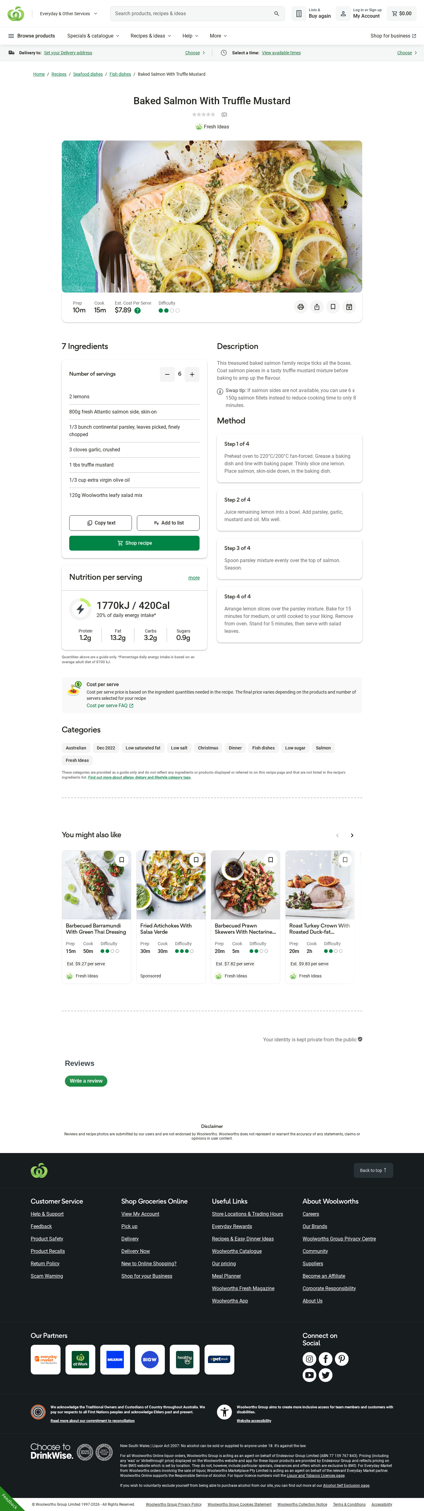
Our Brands (315, 1226)
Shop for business (390, 36)
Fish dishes (120, 74)
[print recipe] (301, 307)
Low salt (179, 747)
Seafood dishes (88, 74)
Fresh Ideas (216, 127)
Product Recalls (48, 1251)
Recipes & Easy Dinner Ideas (243, 1239)
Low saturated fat (143, 747)
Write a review (88, 1082)
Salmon (323, 747)
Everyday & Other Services (65, 13)
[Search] (277, 13)
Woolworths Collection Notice (302, 1504)
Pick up (129, 1226)
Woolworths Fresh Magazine (243, 1288)
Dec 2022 (106, 747)
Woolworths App (230, 1301)
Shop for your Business (146, 1276)
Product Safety (47, 1239)
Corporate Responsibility (329, 1288)
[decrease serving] (167, 374)
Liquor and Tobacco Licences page (316, 1475)
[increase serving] (192, 374)
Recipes (59, 74)
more (194, 578)
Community (315, 1251)
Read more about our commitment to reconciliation (93, 1421)
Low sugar (295, 747)
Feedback (41, 1226)
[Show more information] (137, 310)
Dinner (235, 747)
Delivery (130, 1239)
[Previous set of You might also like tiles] (337, 835)
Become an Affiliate (324, 1276)
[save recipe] (333, 307)
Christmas (208, 747)
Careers (311, 1214)
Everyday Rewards (232, 1226)
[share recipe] (317, 307)
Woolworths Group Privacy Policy (174, 1504)
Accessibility (382, 1504)
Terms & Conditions (349, 1504)
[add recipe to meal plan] (349, 307)
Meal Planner (226, 1276)
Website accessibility (254, 1421)
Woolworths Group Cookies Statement (240, 1504)
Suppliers (313, 1264)
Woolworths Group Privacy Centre (339, 1239)
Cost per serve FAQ (107, 706)
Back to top (371, 1170)
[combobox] (197, 13)
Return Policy (45, 1264)
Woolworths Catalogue (237, 1251)
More (215, 36)
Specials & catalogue (90, 36)
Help (187, 36)
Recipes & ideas (148, 36)
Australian (76, 747)
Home (39, 74)
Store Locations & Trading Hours (247, 1214)
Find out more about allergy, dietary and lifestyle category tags (139, 777)
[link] (212, 114)
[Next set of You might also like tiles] (352, 835)
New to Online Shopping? (149, 1264)
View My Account (140, 1214)
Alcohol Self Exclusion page (346, 1485)
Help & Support (47, 1214)
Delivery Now (135, 1251)
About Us (313, 1301)
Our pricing (224, 1264)
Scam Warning (47, 1276)
